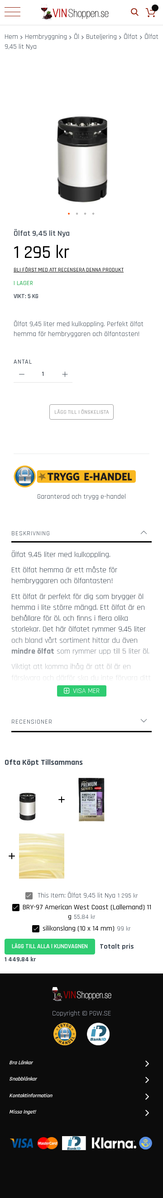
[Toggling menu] (12, 11)
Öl (76, 37)
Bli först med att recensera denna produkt (69, 270)
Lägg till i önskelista (81, 412)
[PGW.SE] (75, 12)
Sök (135, 12)
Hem (11, 37)
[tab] (81, 533)
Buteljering (101, 37)
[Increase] (64, 375)
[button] (69, 214)
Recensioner (32, 722)
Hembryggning (46, 37)
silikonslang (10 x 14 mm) (79, 928)
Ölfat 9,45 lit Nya (91, 895)
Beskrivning (30, 533)
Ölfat (131, 37)
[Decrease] (21, 375)
